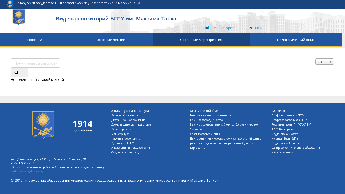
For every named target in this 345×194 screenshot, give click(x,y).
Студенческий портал (286, 143)
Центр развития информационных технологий (221, 138)
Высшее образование (124, 115)
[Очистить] (24, 72)
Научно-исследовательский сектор (212, 124)
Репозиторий (223, 28)
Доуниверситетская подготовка (131, 124)
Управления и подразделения (131, 148)
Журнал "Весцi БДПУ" (286, 138)
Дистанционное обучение (128, 120)
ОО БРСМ (278, 111)
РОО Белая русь (282, 129)
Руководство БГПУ (122, 143)
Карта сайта (197, 148)
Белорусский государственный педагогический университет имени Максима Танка (78, 3)
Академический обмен (205, 111)
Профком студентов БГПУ (288, 115)
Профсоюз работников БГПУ (289, 120)
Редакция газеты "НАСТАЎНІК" (292, 124)
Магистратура (120, 134)
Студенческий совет (285, 134)
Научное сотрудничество (206, 120)
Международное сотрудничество (211, 115)
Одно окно (249, 143)
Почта (259, 28)
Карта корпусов (121, 129)
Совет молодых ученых (205, 134)
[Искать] (16, 72)
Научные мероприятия (126, 138)
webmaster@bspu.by (27, 171)
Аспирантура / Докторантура (130, 111)
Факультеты (119, 152)
